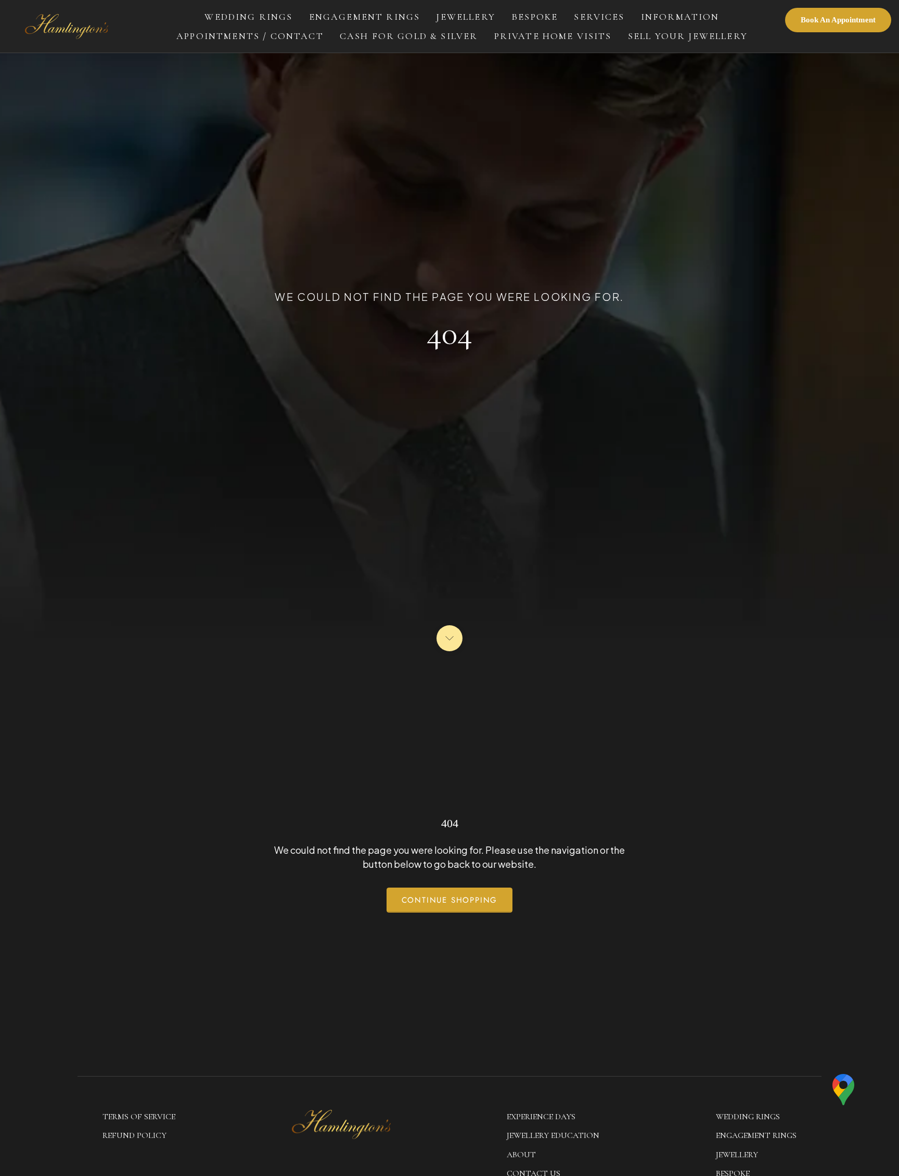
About (521, 1154)
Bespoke (534, 16)
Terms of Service (138, 1116)
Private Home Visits (553, 36)
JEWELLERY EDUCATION (553, 1135)
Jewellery (465, 16)
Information (680, 16)
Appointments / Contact (250, 36)
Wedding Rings (248, 16)
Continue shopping (450, 900)
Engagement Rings (364, 16)
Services (599, 16)
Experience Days (541, 1116)
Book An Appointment (838, 20)
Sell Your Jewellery (688, 36)
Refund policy (134, 1135)
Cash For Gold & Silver (409, 36)
